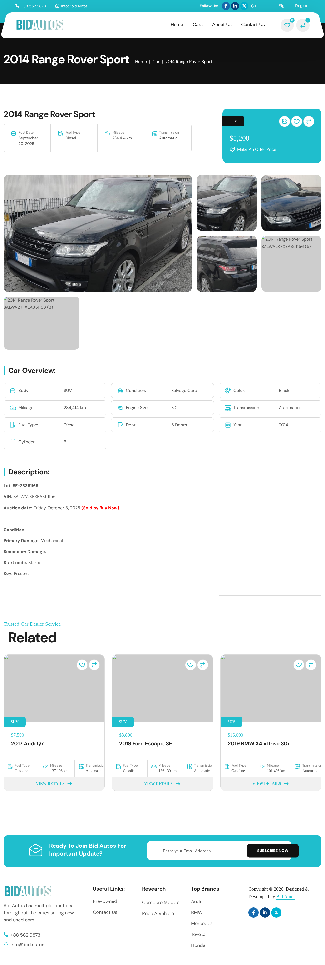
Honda (198, 945)
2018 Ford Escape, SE (145, 743)
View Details (50, 784)
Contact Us (253, 24)
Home (177, 24)
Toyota (198, 934)
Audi (196, 901)
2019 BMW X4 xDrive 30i (258, 743)
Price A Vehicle (158, 913)
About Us (222, 24)
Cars (198, 24)
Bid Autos (285, 896)
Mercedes (202, 923)
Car (156, 61)
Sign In (285, 6)
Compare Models (161, 902)
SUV (233, 121)
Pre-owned (105, 901)
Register (302, 6)
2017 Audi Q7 (27, 743)
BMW (196, 912)
